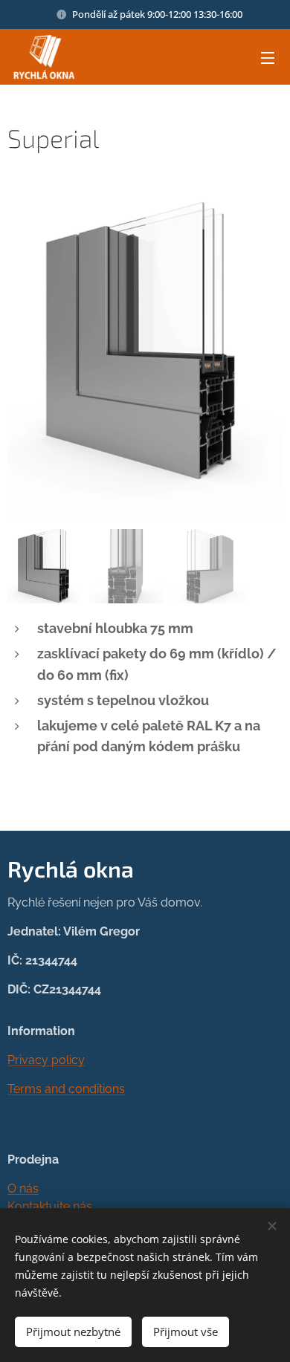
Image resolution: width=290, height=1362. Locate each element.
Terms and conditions (66, 1089)
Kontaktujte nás (49, 1206)
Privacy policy (46, 1060)
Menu (268, 57)
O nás (23, 1188)
